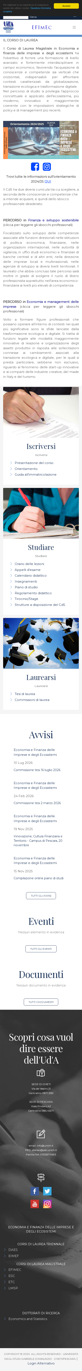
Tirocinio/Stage (26, 599)
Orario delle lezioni (29, 564)
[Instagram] (47, 1204)
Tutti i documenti (41, 1002)
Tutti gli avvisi (41, 895)
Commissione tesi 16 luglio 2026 (37, 770)
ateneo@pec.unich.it (44, 1150)
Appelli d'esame (28, 570)
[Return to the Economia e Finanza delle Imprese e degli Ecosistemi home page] (40, 27)
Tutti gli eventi (41, 948)
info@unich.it (45, 1145)
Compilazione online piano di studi (38, 878)
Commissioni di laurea (32, 700)
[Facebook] (35, 1191)
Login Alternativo (41, 1363)
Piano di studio (26, 587)
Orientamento (26, 469)
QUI (48, 181)
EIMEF (13, 1256)
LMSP (13, 1288)
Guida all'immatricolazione (36, 474)
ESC (11, 1276)
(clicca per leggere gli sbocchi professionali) (38, 225)
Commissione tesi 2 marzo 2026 (37, 803)
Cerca (33, 16)
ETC (11, 1282)
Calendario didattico (31, 575)
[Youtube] (35, 1204)
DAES (13, 1250)
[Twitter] (47, 1191)
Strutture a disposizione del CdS (40, 605)
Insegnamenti (26, 581)
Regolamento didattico (33, 593)
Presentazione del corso (34, 463)
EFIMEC (14, 1270)
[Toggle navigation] (75, 16)
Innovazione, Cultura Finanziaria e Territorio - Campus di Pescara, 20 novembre (38, 840)
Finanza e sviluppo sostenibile (53, 220)
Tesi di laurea (25, 694)
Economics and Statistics (27, 1319)
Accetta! (66, 5)
